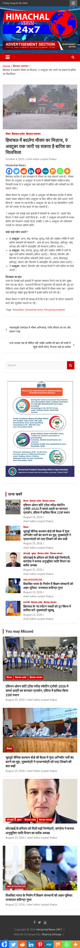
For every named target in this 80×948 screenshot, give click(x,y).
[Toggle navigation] (7, 57)
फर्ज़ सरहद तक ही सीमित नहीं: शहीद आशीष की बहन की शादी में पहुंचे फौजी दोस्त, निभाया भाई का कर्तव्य (40, 345)
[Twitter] (16, 171)
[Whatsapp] (60, 171)
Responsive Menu (73, 3)
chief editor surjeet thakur (41, 159)
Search (70, 365)
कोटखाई (26, 553)
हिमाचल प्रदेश (18, 133)
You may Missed (19, 631)
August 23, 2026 (32, 592)
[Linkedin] (31, 171)
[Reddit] (23, 171)
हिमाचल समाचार (33, 133)
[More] (67, 171)
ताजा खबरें (15, 494)
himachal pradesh (54, 309)
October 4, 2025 (15, 159)
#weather (18, 309)
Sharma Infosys (51, 934)
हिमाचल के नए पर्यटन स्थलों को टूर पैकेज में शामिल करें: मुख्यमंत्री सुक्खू (47, 608)
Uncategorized (32, 579)
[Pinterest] (38, 171)
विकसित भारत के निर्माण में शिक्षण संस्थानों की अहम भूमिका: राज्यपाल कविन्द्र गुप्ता (48, 585)
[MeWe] (45, 171)
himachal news (34, 309)
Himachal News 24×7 (49, 929)
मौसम (8, 133)
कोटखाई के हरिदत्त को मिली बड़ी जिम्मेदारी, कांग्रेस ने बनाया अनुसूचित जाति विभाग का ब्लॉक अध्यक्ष (46, 561)
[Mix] (52, 171)
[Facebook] (9, 171)
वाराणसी (26, 602)
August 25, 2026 (32, 517)
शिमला (25, 501)
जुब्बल (33, 553)
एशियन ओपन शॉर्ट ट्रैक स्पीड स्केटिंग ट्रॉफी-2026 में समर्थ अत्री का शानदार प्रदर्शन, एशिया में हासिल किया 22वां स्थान (46, 509)
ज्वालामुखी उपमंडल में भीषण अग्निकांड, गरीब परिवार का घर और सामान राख (40, 329)
